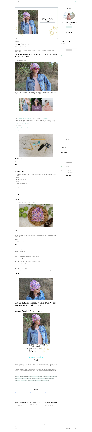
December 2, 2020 (20, 46)
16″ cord (35, 118)
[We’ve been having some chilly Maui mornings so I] (86, 424)
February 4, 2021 (50, 405)
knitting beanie (28, 378)
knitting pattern (41, 378)
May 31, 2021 (20, 405)
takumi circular (24, 380)
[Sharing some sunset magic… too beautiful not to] (52, 424)
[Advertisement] (69, 188)
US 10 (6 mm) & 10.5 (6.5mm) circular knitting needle (25, 118)
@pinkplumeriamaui (26, 93)
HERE (54, 92)
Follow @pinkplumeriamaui (46, 424)
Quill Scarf (68, 166)
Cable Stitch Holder (28, 123)
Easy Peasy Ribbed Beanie (28, 95)
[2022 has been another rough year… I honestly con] (6, 424)
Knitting (17, 41)
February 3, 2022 (71, 172)
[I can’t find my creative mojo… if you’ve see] (40, 424)
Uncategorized (64, 152)
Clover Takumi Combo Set (44, 118)
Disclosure (68, 428)
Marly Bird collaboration (49, 378)
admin (25, 46)
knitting (23, 378)
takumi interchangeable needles (33, 380)
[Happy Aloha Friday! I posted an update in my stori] (74, 424)
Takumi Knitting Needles (45, 380)
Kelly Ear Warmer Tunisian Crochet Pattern (40, 95)
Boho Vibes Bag (20, 95)
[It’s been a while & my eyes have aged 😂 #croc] (17, 424)
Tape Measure (19, 132)
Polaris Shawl (68, 175)
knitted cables (17, 378)
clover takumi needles (24, 376)
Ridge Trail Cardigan (70, 170)
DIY (61, 145)
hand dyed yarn (46, 376)
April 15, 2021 (35, 404)
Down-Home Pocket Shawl (35, 402)
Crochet (62, 142)
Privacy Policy (74, 428)
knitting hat (34, 378)
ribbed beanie (17, 380)
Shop (27, 56)
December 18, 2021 (71, 177)
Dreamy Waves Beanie (38, 376)
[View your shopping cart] (75, 2)
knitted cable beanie (53, 376)
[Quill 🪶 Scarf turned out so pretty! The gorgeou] (63, 424)
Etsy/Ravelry (63, 147)
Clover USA (31, 376)
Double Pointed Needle (20, 123)
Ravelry (19, 56)
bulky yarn (17, 376)
